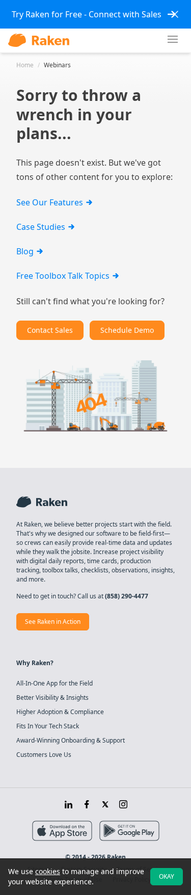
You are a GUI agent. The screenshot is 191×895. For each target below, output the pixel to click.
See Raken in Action (52, 621)
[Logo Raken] (38, 40)
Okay (166, 876)
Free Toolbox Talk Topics (64, 275)
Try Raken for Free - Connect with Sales (86, 14)
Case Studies (41, 226)
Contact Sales (50, 330)
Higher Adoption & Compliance (60, 712)
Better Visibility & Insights (52, 698)
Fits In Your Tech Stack (47, 726)
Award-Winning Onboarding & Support (70, 740)
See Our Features (50, 202)
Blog (26, 251)
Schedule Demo (127, 330)
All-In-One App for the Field (54, 683)
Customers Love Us (43, 755)
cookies (47, 871)
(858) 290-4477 (126, 596)
